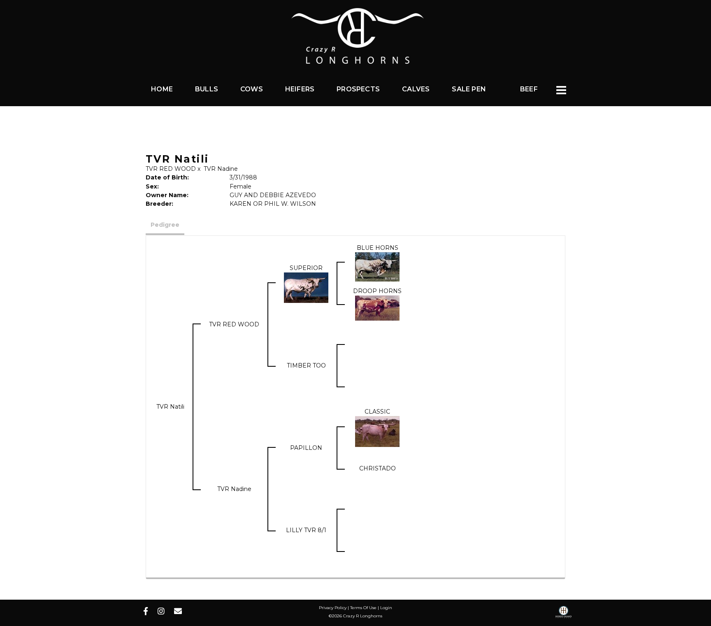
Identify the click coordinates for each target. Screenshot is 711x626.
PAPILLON (306, 447)
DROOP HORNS (377, 291)
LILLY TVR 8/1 (306, 530)
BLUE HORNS (377, 247)
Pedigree (165, 224)
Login (386, 607)
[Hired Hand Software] (563, 615)
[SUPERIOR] (306, 287)
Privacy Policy (332, 607)
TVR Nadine (221, 168)
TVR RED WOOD (171, 168)
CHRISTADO (377, 468)
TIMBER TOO (306, 365)
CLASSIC (377, 411)
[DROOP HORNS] (377, 307)
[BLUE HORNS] (377, 266)
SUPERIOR (306, 268)
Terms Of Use (363, 607)
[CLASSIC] (377, 431)
